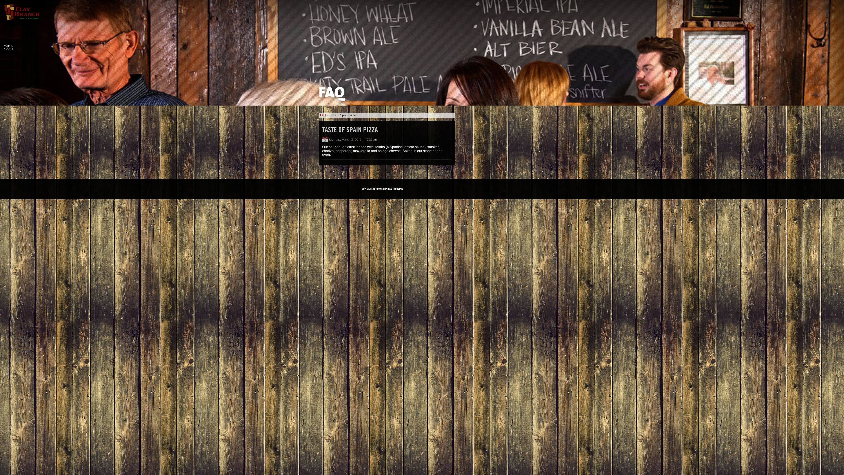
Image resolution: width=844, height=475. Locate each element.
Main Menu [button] (834, 9)
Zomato (482, 188)
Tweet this (444, 139)
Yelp (466, 188)
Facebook (427, 188)
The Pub (438, 188)
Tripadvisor (450, 187)
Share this (448, 139)
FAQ (323, 115)
